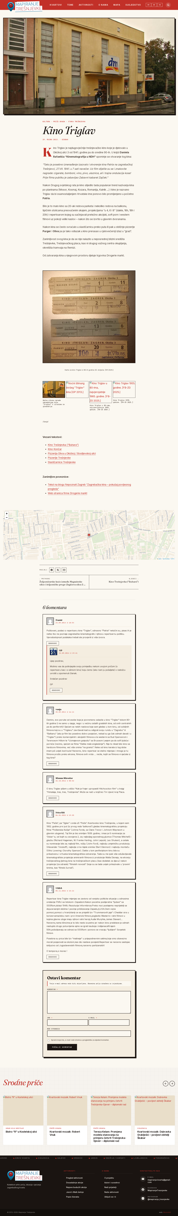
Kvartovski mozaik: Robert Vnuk (65, 1133)
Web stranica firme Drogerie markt (67, 493)
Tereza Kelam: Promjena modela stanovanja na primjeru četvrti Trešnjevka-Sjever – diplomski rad (109, 1136)
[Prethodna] (165, 1083)
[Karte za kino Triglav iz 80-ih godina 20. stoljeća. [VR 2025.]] (89, 316)
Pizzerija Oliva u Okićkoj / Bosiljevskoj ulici (72, 453)
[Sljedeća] (172, 1083)
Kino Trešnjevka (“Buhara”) (63, 444)
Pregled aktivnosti (74, 1178)
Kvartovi (56, 5)
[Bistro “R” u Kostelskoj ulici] (23, 1110)
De (154, 5)
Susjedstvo (133, 5)
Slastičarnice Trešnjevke (62, 462)
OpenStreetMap (166, 559)
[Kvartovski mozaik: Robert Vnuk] (67, 1110)
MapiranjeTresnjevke (157, 1190)
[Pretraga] (168, 5)
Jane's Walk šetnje (75, 1192)
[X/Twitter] (58, 570)
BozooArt (167, 1212)
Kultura (46, 122)
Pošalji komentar (62, 1047)
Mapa (116, 5)
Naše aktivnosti (111, 1192)
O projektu (109, 1178)
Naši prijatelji (110, 1187)
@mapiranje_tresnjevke (158, 1199)
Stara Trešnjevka (76, 122)
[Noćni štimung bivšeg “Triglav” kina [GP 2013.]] (77, 389)
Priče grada (59, 122)
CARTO (172, 559)
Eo (160, 5)
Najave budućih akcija (76, 1187)
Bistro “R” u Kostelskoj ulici (21, 1131)
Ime (50, 1018)
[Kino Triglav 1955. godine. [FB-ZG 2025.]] (124, 389)
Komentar (52, 989)
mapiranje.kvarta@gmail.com (159, 1181)
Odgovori (52, 643)
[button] (89, 534)
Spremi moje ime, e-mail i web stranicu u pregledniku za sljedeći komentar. (80, 1040)
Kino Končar (55, 449)
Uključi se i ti (110, 1197)
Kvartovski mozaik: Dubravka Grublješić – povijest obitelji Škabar (154, 1134)
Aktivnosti (86, 5)
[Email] (64, 570)
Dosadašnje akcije (74, 1182)
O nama (103, 5)
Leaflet (159, 559)
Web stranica (53, 1029)
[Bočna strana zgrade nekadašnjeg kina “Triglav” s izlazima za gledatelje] (54, 389)
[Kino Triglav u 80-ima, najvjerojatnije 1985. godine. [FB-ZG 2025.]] (101, 392)
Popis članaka (72, 1197)
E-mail (93, 1018)
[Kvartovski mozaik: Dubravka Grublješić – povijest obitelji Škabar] (155, 1110)
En (148, 5)
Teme (70, 5)
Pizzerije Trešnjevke (59, 457)
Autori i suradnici (112, 1182)
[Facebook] (51, 570)
